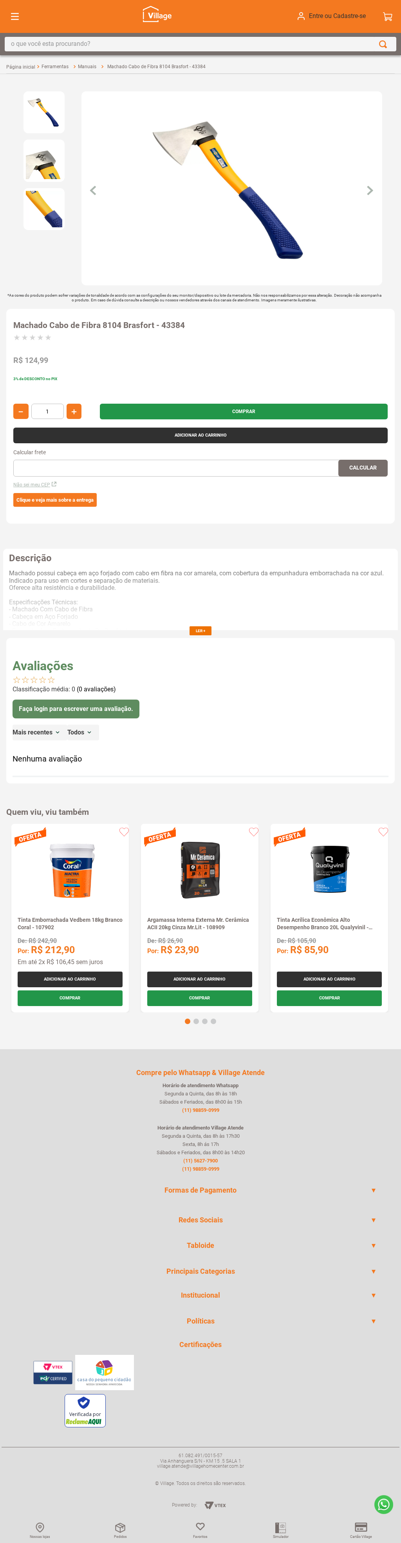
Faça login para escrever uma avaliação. (76, 709)
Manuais (87, 66)
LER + (200, 631)
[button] (55, 500)
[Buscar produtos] (384, 44)
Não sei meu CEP (31, 485)
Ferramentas (55, 66)
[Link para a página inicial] (20, 67)
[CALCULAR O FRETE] (363, 468)
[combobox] (200, 44)
